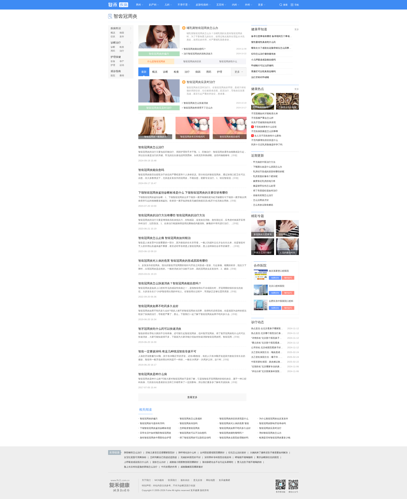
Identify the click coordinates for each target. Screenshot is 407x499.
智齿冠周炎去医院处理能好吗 (233, 437)
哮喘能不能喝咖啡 (244, 457)
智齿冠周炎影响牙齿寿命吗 (272, 423)
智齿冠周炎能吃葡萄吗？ (231, 433)
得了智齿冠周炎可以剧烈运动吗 (195, 437)
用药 (113, 51)
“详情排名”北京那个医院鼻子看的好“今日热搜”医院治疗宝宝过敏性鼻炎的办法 (267, 338)
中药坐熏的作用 (169, 467)
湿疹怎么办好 (159, 462)
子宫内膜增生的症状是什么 (264, 140)
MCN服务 (159, 480)
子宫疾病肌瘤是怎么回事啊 (264, 131)
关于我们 (146, 480)
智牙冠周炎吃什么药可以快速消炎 (159, 328)
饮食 (113, 61)
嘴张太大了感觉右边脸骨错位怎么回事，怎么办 (272, 48)
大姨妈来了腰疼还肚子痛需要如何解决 (269, 452)
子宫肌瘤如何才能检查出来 (264, 113)
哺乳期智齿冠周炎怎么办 (202, 28)
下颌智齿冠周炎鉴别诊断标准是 (155, 428)
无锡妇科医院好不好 (191, 457)
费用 (122, 75)
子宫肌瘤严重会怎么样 (262, 118)
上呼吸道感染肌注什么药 (136, 462)
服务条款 (185, 480)
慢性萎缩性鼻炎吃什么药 (263, 42)
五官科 (220, 4)
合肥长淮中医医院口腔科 (281, 301)
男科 (138, 4)
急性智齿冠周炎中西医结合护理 (155, 437)
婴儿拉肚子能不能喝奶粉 (249, 462)
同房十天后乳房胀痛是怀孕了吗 (266, 144)
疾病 (124, 5)
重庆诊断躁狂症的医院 (268, 457)
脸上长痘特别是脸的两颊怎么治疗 (140, 467)
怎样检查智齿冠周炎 (190, 428)
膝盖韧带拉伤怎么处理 (264, 186)
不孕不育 (183, 4)
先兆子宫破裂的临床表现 (263, 122)
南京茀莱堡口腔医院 (279, 271)
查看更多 (192, 397)
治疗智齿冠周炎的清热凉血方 (198, 53)
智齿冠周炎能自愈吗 (151, 170)
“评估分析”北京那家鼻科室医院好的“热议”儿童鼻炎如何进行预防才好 (267, 371)
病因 (122, 32)
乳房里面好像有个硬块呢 (265, 176)
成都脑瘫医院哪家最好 (192, 467)
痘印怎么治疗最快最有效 (263, 54)
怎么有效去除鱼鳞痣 (263, 205)
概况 (113, 32)
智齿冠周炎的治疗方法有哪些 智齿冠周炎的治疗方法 (171, 215)
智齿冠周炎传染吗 (188, 423)
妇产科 (153, 4)
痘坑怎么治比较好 (237, 452)
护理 (113, 65)
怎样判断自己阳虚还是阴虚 (163, 457)
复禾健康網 (224, 480)
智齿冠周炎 (125, 16)
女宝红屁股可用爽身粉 (135, 457)
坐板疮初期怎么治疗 (263, 195)
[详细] (234, 155)
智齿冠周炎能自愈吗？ (195, 49)
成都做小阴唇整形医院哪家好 (183, 462)
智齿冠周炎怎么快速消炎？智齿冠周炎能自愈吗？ (169, 283)
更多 (296, 29)
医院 (113, 75)
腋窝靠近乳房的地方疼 (264, 181)
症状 (113, 36)
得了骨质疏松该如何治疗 (265, 190)
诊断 (113, 47)
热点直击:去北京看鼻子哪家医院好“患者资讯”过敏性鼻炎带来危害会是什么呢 (267, 328)
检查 (122, 47)
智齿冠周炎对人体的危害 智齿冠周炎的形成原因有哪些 (173, 260)
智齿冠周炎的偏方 (149, 418)
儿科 (167, 4)
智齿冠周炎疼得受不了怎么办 (198, 107)
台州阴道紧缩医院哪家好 (212, 452)
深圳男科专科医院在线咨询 (217, 457)
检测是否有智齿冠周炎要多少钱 (274, 437)
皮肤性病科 (202, 4)
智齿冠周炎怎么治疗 (151, 147)
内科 (234, 4)
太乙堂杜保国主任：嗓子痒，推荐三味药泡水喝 (267, 357)
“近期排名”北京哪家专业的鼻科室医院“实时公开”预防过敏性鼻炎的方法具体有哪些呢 (267, 366)
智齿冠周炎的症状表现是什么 (233, 418)
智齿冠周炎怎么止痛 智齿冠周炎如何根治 (164, 238)
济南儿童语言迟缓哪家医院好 (160, 452)
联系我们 (172, 480)
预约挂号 (288, 278)
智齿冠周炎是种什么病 (152, 374)
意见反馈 (197, 480)
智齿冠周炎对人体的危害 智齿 (234, 423)
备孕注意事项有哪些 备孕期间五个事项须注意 (272, 36)
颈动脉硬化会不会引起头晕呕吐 (217, 462)
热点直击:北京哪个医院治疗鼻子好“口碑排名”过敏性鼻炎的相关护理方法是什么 (267, 333)
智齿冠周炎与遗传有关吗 (152, 423)
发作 (122, 36)
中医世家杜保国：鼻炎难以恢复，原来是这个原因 (267, 361)
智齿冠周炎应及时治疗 (201, 82)
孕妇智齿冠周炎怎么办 (270, 433)
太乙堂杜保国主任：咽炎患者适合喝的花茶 (267, 352)
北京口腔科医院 (276, 286)
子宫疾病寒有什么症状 (265, 127)
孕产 (122, 61)
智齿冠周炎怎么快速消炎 (196, 103)
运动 (122, 65)
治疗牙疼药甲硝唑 (260, 77)
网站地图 (210, 480)
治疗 (122, 51)
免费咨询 (275, 278)
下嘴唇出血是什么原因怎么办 (267, 166)
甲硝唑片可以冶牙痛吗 (262, 65)
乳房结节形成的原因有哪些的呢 (268, 171)
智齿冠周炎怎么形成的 (191, 418)
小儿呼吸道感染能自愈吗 (263, 59)
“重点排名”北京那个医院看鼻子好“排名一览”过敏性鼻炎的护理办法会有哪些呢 (267, 342)
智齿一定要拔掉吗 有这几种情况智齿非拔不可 (167, 351)
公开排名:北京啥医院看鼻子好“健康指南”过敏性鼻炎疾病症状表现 (267, 347)
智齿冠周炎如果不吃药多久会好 (158, 306)
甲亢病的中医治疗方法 (264, 162)
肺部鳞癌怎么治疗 (133, 452)
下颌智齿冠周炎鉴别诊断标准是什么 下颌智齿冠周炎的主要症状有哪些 (183, 192)
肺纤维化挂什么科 (187, 452)
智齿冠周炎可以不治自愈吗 (193, 433)
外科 (247, 4)
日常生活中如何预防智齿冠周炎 (155, 433)
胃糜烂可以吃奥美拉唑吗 (263, 71)
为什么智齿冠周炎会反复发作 (273, 418)
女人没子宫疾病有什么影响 (267, 135)
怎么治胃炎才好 (261, 200)
